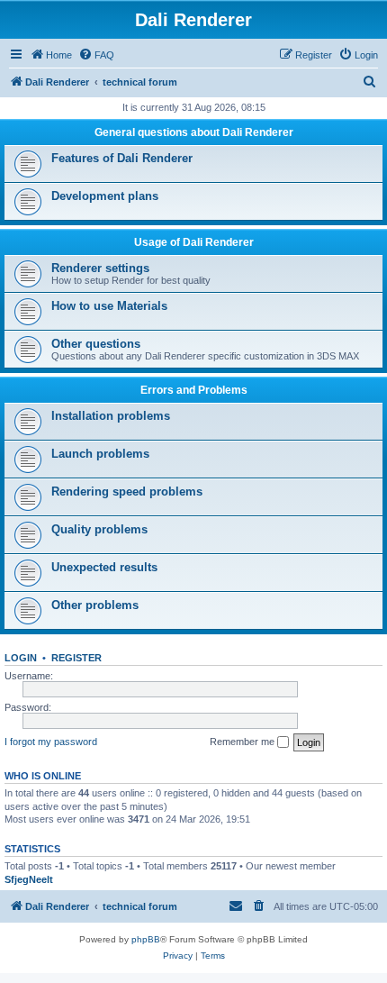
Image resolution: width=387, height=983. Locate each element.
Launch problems (100, 453)
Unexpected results (104, 567)
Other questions (95, 343)
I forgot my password (50, 741)
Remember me (243, 741)
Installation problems (110, 416)
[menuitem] (96, 55)
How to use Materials (109, 306)
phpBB (145, 939)
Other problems (95, 605)
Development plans (104, 196)
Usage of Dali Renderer (194, 242)
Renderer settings (100, 268)
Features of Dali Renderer (122, 158)
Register (76, 657)
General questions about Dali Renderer (193, 132)
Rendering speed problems (126, 491)
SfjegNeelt (28, 879)
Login (20, 657)
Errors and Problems (194, 390)
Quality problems (99, 529)
